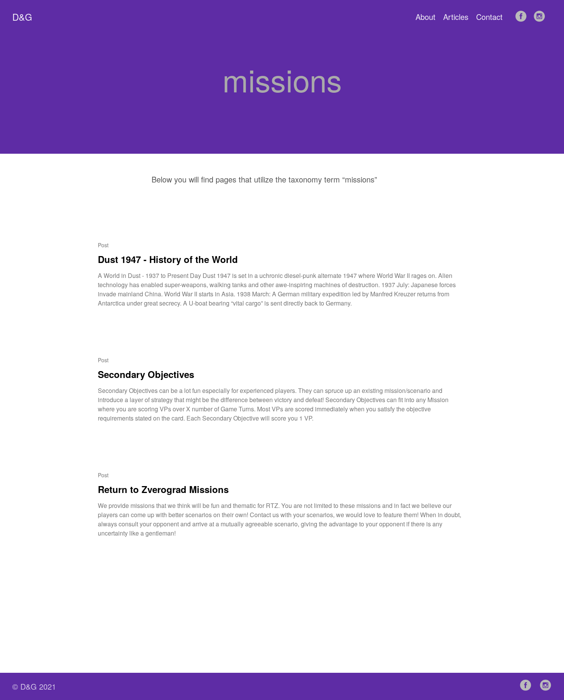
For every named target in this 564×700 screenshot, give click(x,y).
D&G (22, 17)
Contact (489, 16)
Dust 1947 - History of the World (168, 259)
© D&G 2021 (34, 686)
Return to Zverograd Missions (163, 489)
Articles (455, 16)
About (425, 16)
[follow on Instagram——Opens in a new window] (541, 16)
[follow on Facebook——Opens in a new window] (523, 16)
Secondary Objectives (146, 374)
